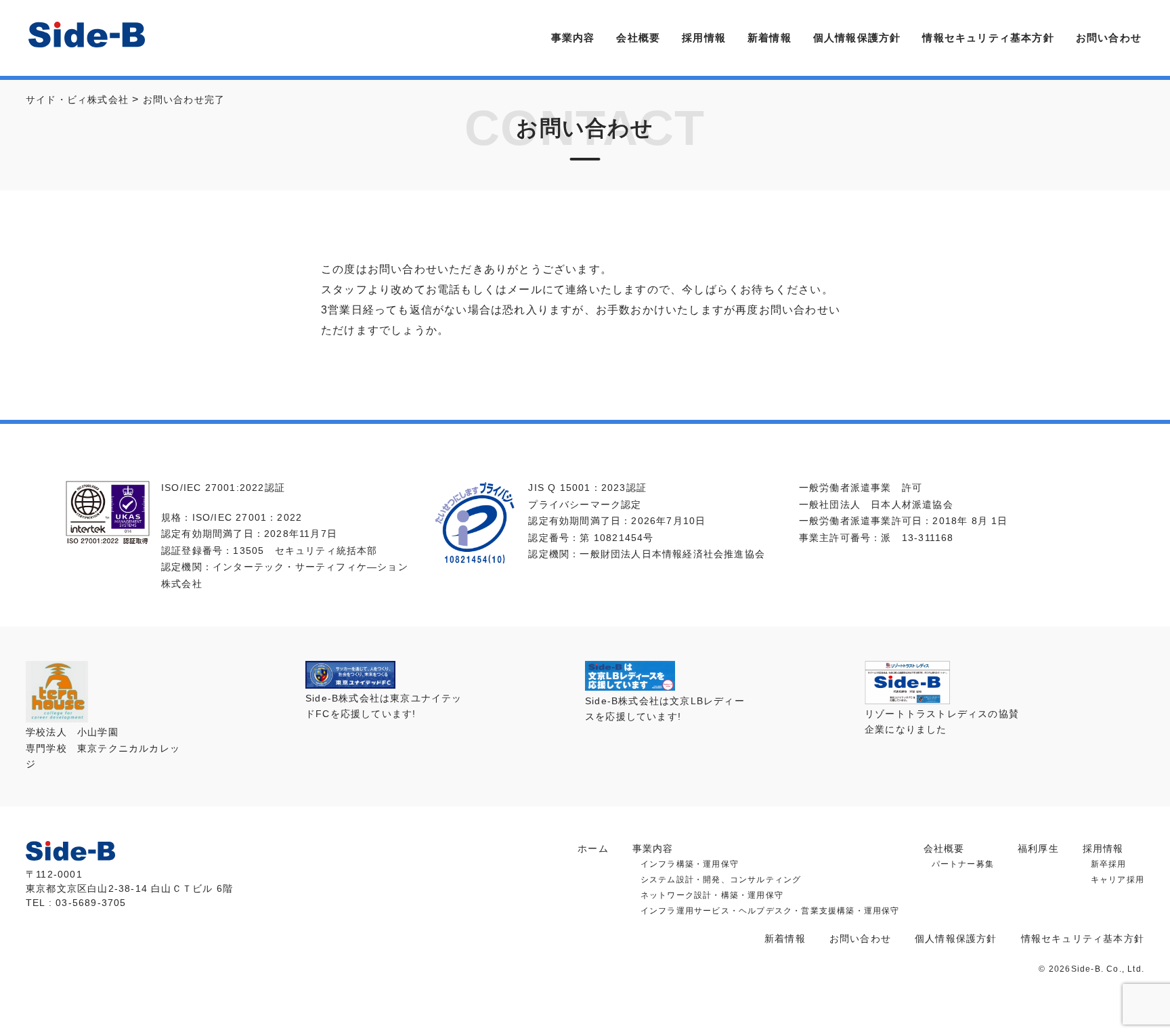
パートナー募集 (963, 864)
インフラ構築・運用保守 (690, 864)
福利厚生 (1038, 848)
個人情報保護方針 (857, 38)
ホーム (593, 848)
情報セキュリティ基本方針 (988, 38)
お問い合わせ (1109, 38)
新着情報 (770, 38)
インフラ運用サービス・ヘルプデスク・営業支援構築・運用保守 (770, 910)
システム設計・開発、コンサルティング (721, 879)
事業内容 (573, 38)
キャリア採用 (1117, 879)
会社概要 (638, 38)
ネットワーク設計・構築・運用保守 (712, 895)
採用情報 (704, 38)
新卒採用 (1109, 864)
